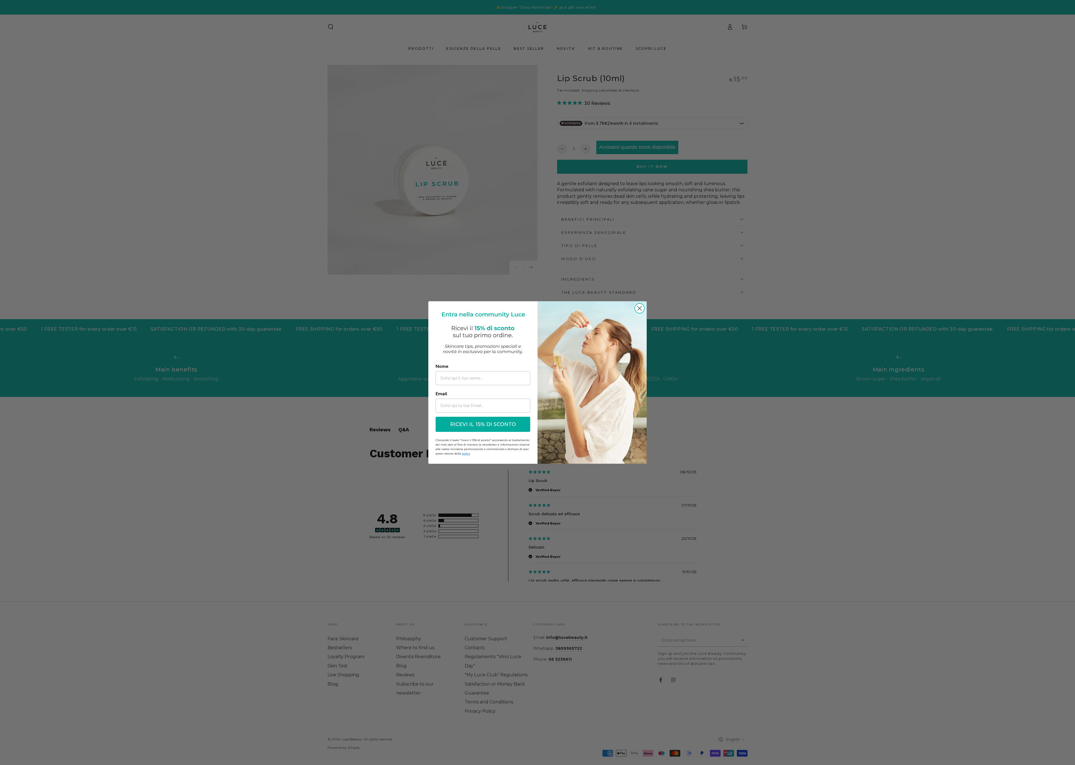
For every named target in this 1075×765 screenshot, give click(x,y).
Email (441, 394)
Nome (442, 366)
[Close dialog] (639, 308)
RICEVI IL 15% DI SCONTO (483, 424)
